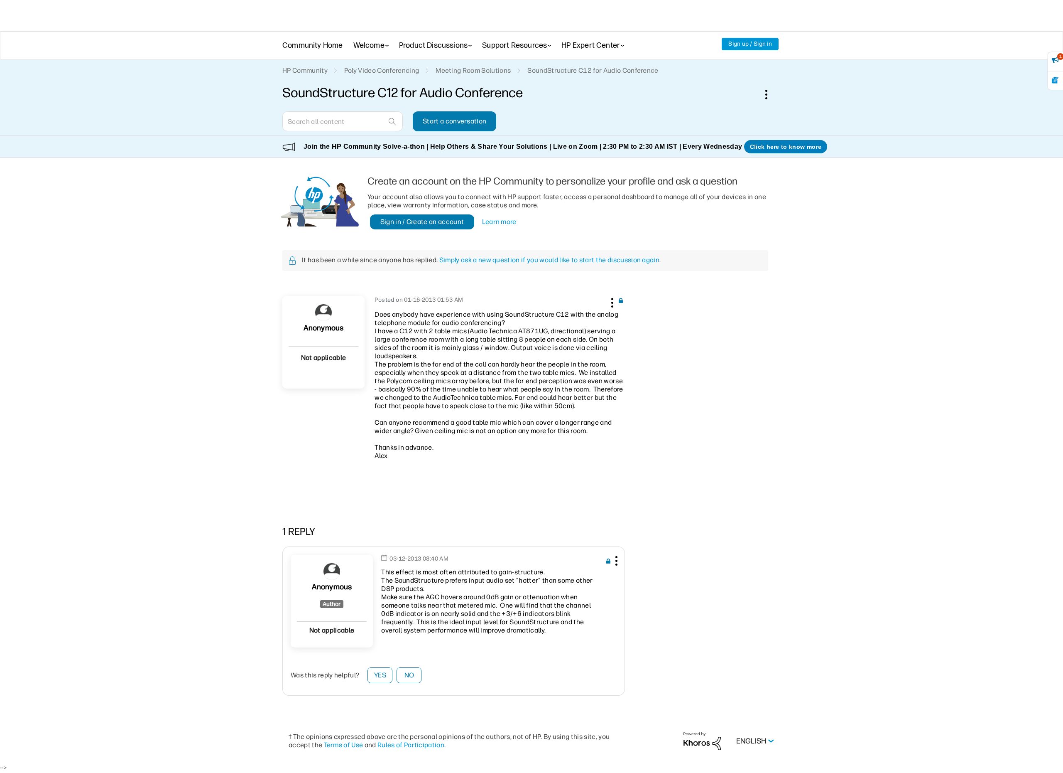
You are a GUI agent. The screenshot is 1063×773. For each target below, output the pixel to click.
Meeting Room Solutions (473, 70)
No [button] (409, 675)
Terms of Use (343, 745)
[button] (611, 301)
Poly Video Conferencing (381, 70)
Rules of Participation (410, 745)
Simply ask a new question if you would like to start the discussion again (549, 260)
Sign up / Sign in (750, 43)
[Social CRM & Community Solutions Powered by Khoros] (702, 740)
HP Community (305, 70)
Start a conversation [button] (454, 121)
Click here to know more (785, 146)
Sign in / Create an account (422, 222)
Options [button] (771, 94)
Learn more (499, 222)
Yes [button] (380, 675)
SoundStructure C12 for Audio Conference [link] (592, 70)
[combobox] (342, 121)
